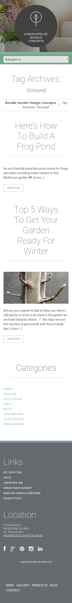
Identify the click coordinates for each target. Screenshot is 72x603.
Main (10, 585)
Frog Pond (10, 394)
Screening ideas (13, 414)
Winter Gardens (13, 424)
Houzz (7, 477)
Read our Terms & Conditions (22, 493)
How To (8, 404)
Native (7, 409)
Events (8, 389)
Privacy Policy (12, 498)
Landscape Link (13, 482)
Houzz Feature (12, 399)
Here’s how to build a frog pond (36, 136)
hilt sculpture (12, 472)
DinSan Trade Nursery (17, 488)
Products (40, 585)
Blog (54, 585)
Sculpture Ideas (13, 419)
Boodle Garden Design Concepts (30, 103)
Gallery (22, 585)
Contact (13, 590)
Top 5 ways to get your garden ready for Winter (36, 230)
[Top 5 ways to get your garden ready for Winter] (36, 288)
